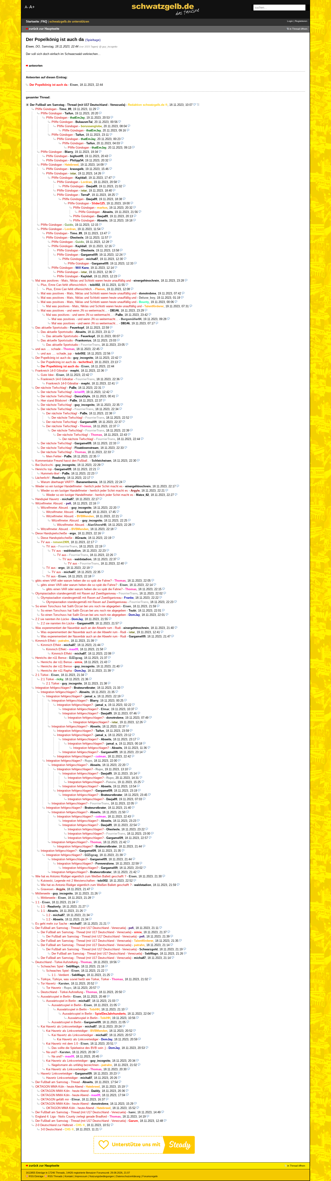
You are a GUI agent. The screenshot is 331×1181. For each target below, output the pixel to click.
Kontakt (69, 1176)
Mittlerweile (42, 893)
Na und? (51, 1052)
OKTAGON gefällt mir (55, 1099)
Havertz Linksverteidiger (56, 1073)
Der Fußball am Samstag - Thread (57, 1082)
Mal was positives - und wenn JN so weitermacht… (74, 310)
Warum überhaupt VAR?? (57, 482)
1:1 (37, 902)
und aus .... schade (48, 349)
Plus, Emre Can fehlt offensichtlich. (64, 285)
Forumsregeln (150, 1176)
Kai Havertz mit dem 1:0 (62, 1043)
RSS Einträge (36, 1176)
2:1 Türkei (41, 675)
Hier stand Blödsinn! (54, 400)
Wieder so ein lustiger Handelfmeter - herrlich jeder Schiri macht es (78, 486)
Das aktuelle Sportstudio (51, 327)
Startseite (33, 21)
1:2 (48, 915)
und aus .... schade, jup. (57, 353)
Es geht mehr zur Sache (51, 923)
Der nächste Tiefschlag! (50, 387)
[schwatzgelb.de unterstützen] (144, 1153)
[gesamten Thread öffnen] (198, 104)
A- (26, 7)
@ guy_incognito (108, 46)
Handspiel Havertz (47, 499)
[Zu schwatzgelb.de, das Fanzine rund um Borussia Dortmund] (165, 9)
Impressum (81, 1176)
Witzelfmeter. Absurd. (49, 503)
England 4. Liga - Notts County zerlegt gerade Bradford (71, 1116)
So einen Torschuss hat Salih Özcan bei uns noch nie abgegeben (77, 606)
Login (290, 21)
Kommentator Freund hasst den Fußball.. (62, 460)
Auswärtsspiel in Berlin (55, 996)
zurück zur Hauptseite (44, 28)
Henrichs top (43, 469)
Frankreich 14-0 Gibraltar (51, 370)
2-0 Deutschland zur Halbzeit (54, 1125)
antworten (36, 65)
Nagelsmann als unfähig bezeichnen (75, 1065)
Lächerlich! (42, 477)
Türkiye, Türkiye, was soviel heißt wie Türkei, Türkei (75, 979)
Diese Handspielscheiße (51, 533)
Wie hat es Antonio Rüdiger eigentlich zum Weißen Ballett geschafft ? (80, 876)
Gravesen (47, 889)
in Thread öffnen (298, 28)
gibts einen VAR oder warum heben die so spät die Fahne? (73, 580)
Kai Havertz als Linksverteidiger (61, 1026)
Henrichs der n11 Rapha (56, 670)
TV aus (45, 542)
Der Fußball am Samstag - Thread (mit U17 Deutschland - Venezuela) (77, 104)
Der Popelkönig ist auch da (52, 357)
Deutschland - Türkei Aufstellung (56, 962)
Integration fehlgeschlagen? (53, 687)
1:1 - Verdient (60, 975)
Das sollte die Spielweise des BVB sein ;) (79, 1048)
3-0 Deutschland (51, 1129)
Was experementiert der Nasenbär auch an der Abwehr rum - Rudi (78, 628)
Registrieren (301, 21)
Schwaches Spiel (52, 966)
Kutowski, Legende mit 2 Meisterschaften (68, 880)
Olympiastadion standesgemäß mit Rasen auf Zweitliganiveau (75, 593)
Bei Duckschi (44, 465)
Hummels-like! (50, 473)
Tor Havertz (48, 983)
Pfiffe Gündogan (46, 109)
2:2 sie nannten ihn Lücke (52, 619)
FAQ (44, 21)
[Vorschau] (194, 104)
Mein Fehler (53, 456)
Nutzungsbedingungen (101, 1176)
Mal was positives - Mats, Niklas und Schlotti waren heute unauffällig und (83, 280)
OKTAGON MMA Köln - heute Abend (59, 1086)
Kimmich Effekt (45, 640)
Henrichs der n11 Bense (50, 657)
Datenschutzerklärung (128, 1176)
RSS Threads (55, 1176)
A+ (32, 7)
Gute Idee (47, 375)
